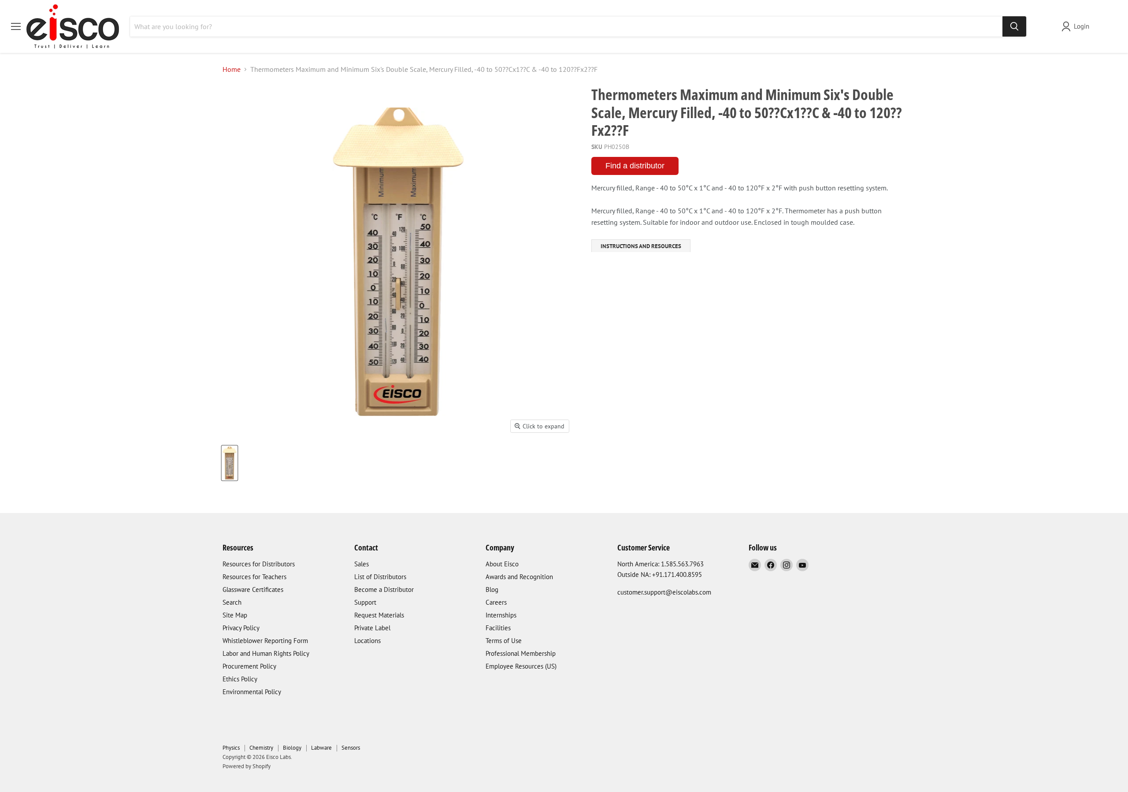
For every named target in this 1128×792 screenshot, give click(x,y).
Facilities (498, 628)
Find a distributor (634, 165)
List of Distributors (380, 577)
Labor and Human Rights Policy (266, 653)
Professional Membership (521, 653)
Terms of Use (504, 640)
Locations (367, 640)
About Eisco (502, 564)
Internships (501, 615)
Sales (361, 564)
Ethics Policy (240, 679)
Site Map (235, 615)
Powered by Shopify (247, 766)
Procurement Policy (249, 666)
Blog (492, 589)
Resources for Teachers (254, 577)
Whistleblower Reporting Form (265, 640)
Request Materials (379, 615)
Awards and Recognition (519, 577)
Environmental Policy (252, 692)
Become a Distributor (384, 589)
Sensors (350, 747)
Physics (231, 747)
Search (232, 602)
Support (365, 602)
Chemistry (261, 747)
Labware (321, 747)
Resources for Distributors (259, 564)
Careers (496, 602)
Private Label (372, 628)
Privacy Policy (241, 628)
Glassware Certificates (253, 589)
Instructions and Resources (641, 246)
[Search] (1014, 26)
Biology (292, 747)
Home (232, 69)
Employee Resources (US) (521, 666)
